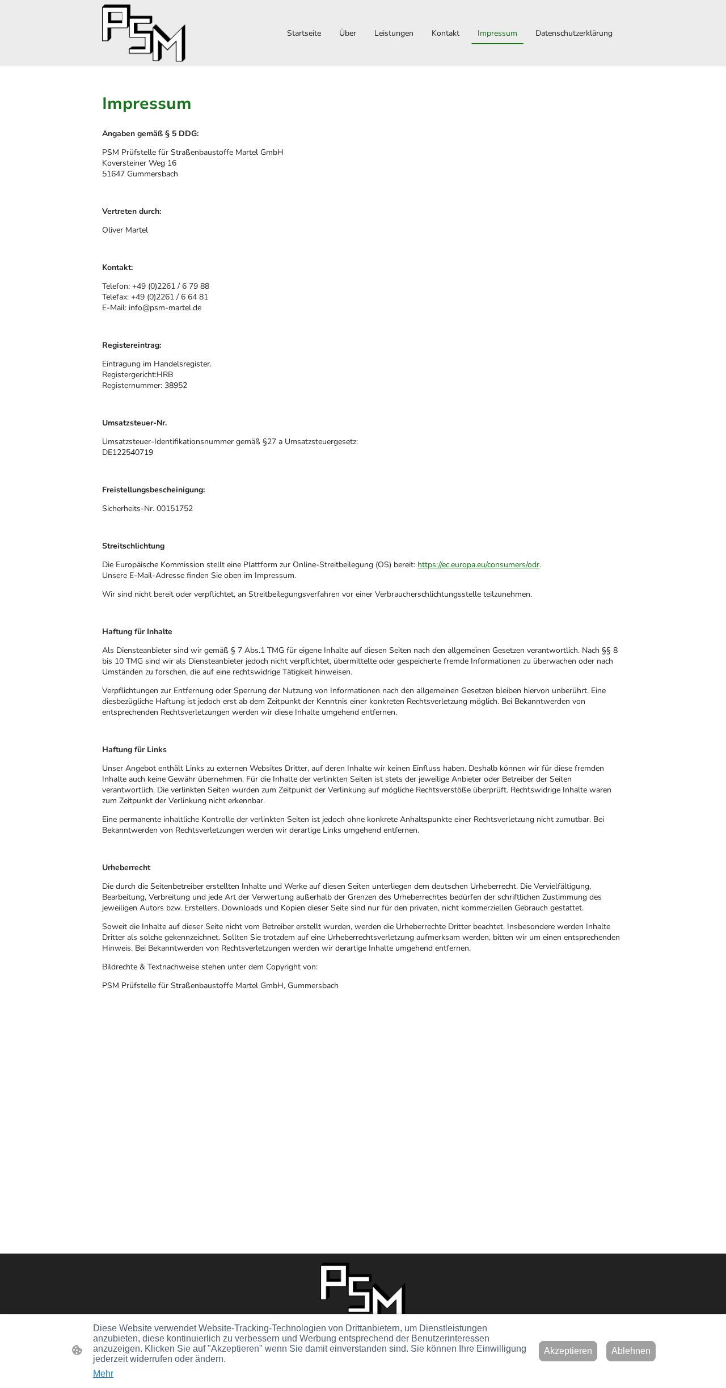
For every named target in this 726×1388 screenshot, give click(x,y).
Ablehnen (631, 1351)
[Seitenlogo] (143, 33)
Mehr (103, 1373)
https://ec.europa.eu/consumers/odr (478, 564)
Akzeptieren (568, 1351)
